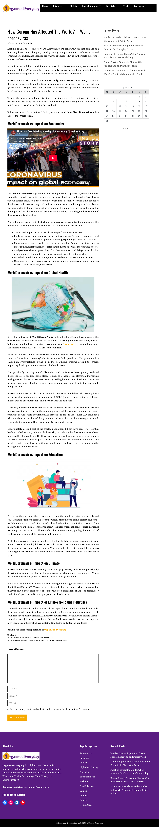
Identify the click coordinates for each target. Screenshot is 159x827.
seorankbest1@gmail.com (36, 787)
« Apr (125, 128)
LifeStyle (110, 6)
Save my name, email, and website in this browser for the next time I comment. (50, 709)
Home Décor (86, 805)
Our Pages (138, 6)
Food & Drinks (87, 786)
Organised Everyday (55, 629)
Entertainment (90, 6)
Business (57, 6)
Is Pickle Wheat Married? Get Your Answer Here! (31, 638)
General (84, 795)
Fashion (84, 781)
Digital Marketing (89, 767)
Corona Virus (69, 344)
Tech (125, 6)
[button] (43, 10)
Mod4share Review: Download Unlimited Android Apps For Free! (38, 641)
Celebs (73, 6)
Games (83, 791)
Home (45, 6)
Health (13, 635)
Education (85, 772)
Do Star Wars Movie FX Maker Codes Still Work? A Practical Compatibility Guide (129, 790)
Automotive (86, 753)
